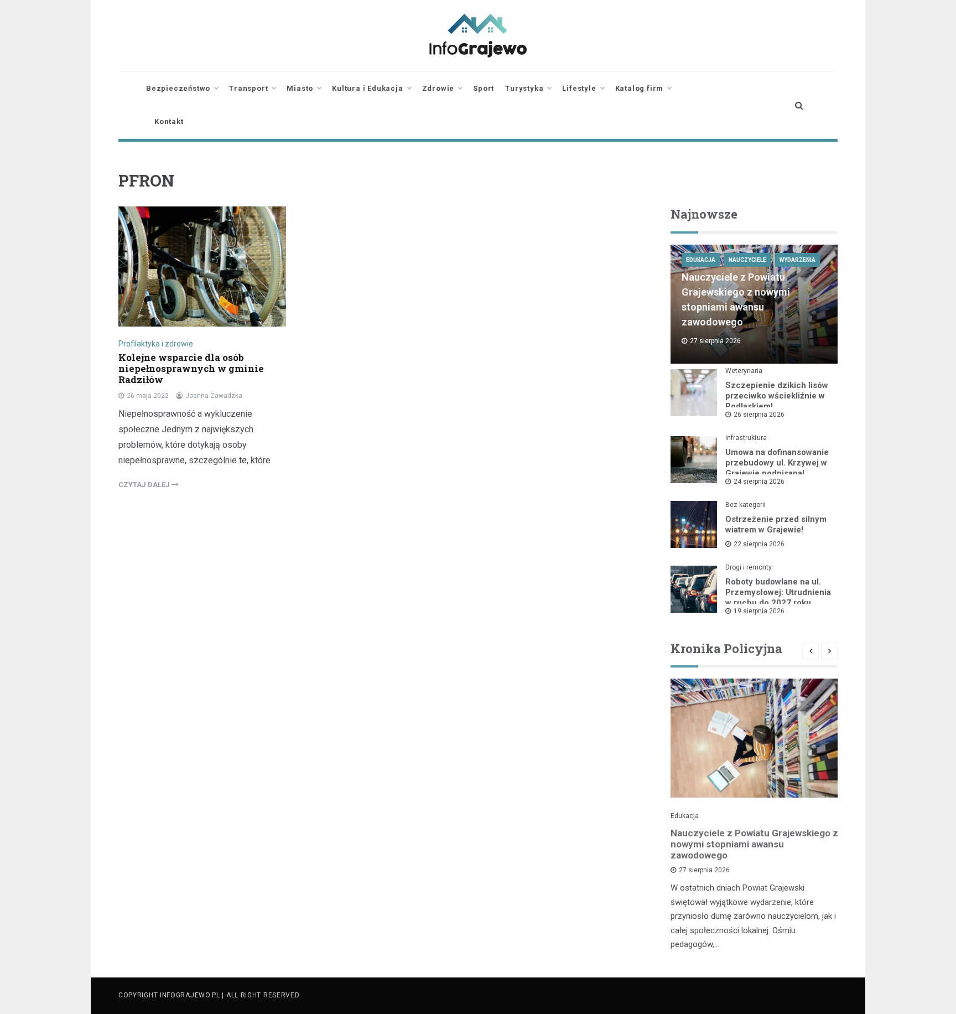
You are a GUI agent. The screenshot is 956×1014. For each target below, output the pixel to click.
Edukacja (700, 260)
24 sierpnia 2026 (759, 481)
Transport (248, 88)
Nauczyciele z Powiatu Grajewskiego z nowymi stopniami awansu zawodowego (754, 844)
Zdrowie (438, 88)
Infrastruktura (746, 438)
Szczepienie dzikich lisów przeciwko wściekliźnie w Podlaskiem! (776, 395)
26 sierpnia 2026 (759, 414)
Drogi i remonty (748, 567)
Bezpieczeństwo (178, 88)
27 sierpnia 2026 (704, 870)
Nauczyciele (747, 260)
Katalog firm (639, 88)
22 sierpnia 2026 (759, 544)
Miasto (300, 88)
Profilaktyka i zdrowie (155, 343)
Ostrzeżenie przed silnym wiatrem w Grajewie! (776, 524)
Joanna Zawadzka (213, 396)
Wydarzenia (797, 260)
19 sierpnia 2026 (759, 611)
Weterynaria (743, 371)
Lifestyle (579, 88)
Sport (483, 88)
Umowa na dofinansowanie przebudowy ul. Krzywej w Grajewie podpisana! (777, 462)
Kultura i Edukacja (367, 88)
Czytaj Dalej (145, 484)
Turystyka (524, 88)
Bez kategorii (745, 505)
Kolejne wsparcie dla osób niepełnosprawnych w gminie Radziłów (191, 368)
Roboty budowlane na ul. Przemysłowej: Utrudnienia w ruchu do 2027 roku (778, 592)
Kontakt (169, 121)
